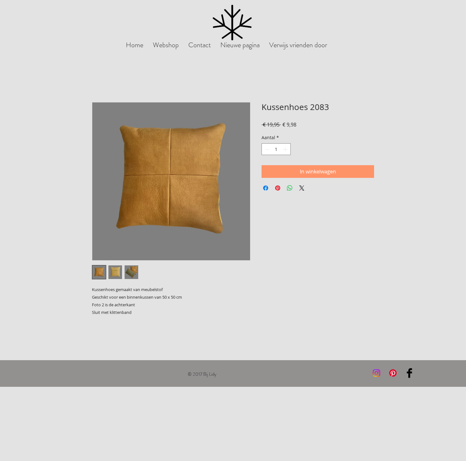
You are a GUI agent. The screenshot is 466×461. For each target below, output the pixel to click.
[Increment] (286, 149)
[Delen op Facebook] (265, 188)
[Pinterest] (393, 373)
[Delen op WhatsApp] (290, 188)
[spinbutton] (276, 149)
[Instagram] (376, 373)
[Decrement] (266, 149)
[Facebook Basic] (409, 373)
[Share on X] (302, 188)
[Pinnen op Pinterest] (278, 188)
